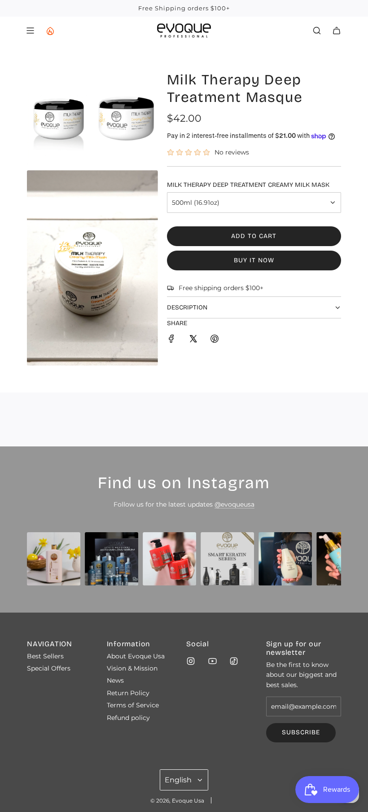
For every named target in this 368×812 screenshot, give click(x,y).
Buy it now (254, 260)
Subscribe (301, 732)
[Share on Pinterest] (214, 340)
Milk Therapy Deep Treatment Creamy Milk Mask (248, 185)
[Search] (317, 30)
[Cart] (336, 30)
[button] (37, 562)
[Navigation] (30, 30)
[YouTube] (212, 661)
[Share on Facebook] (171, 340)
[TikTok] (234, 661)
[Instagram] (191, 661)
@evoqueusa (234, 504)
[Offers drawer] (50, 30)
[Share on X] (193, 340)
